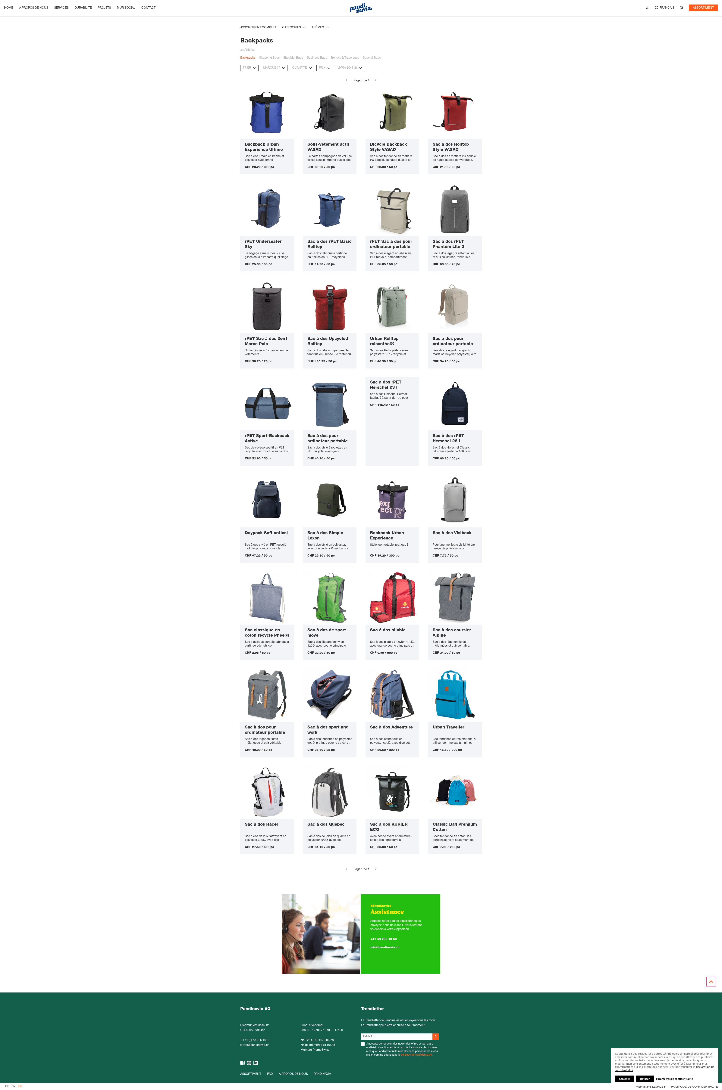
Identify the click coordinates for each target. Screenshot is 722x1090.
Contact (148, 7)
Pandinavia (322, 1074)
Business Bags (317, 57)
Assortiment (703, 7)
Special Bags (372, 57)
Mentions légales (650, 1086)
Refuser (645, 1079)
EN (13, 1086)
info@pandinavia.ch (384, 947)
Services (61, 7)
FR (20, 1086)
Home (8, 7)
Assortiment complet (258, 27)
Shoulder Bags (293, 57)
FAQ (270, 1074)
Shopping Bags (269, 57)
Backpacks (247, 57)
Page (356, 80)
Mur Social (126, 7)
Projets (104, 7)
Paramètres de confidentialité (674, 1079)
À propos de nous (33, 7)
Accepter (624, 1079)
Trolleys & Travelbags (345, 57)
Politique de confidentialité (694, 1086)
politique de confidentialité (416, 1055)
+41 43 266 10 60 (383, 939)
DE (7, 1086)
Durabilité (83, 7)
